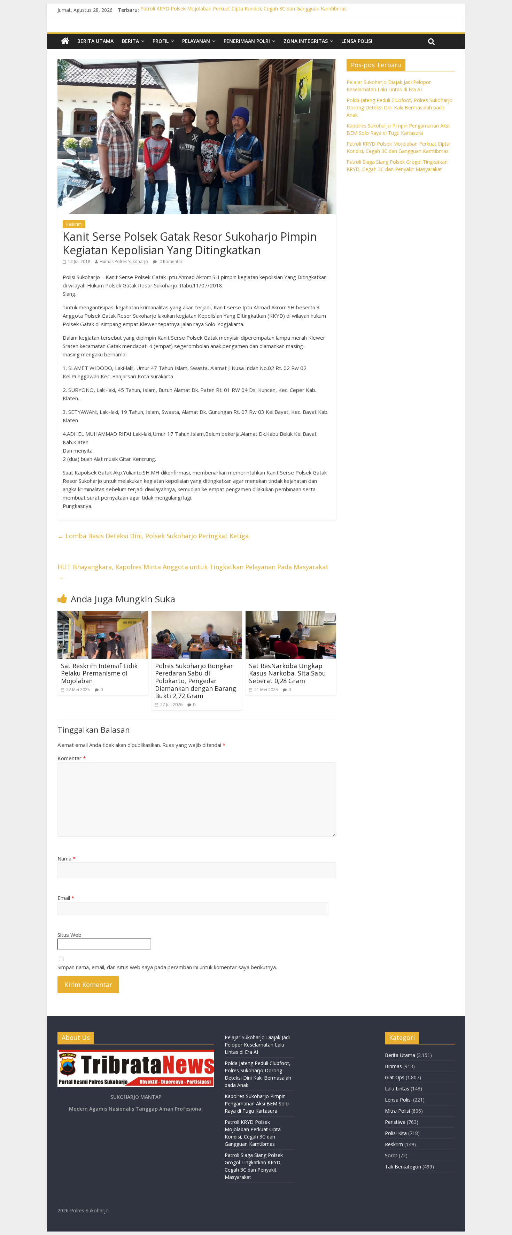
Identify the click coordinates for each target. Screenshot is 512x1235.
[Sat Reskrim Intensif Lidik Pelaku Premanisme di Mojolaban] (102, 615)
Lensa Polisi (356, 41)
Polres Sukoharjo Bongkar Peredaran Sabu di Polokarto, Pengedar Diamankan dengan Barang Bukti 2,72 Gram (195, 681)
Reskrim (74, 224)
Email (65, 897)
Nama (66, 858)
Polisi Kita (396, 1133)
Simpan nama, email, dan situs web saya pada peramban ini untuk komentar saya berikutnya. (167, 967)
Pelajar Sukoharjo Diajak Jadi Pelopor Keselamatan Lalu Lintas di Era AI (257, 1044)
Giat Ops (394, 1077)
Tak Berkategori (403, 1166)
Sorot (391, 1155)
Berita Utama (95, 41)
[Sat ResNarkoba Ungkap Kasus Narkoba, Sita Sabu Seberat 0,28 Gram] (291, 615)
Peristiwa (395, 1122)
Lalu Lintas (397, 1088)
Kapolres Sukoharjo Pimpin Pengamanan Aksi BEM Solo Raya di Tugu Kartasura (257, 1103)
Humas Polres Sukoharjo (124, 261)
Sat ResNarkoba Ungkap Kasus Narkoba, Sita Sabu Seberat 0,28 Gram (287, 673)
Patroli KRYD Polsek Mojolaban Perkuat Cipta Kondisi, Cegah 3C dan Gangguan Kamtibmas (243, 10)
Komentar (71, 758)
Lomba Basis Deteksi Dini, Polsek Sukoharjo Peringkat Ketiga (153, 536)
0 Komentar (170, 261)
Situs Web (69, 934)
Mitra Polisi (397, 1110)
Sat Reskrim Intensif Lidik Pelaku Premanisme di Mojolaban (99, 673)
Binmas (393, 1066)
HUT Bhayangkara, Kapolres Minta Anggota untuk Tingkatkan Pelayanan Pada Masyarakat (192, 572)
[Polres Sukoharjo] (65, 41)
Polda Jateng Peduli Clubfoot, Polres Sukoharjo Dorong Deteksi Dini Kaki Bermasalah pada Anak (399, 107)
